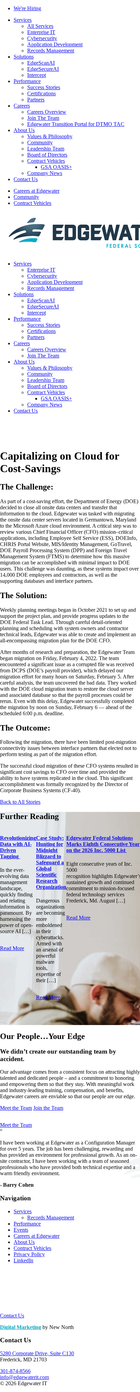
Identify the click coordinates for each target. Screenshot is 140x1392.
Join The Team (43, 118)
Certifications (41, 93)
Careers (22, 106)
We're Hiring (27, 8)
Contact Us (26, 179)
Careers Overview (46, 112)
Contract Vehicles (46, 161)
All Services (40, 26)
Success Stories (43, 87)
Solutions (24, 57)
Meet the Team (16, 1108)
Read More (12, 948)
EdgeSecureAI (43, 69)
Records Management (50, 50)
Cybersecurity (42, 38)
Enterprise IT (41, 32)
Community (40, 142)
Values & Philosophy (49, 136)
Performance (27, 81)
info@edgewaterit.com (24, 1377)
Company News (44, 173)
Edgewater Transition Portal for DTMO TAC (75, 124)
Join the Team (48, 1108)
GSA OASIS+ (56, 167)
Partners (36, 99)
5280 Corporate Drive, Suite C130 (37, 1353)
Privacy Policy (29, 1254)
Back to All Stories (20, 802)
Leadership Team (45, 148)
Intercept (36, 75)
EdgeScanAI (41, 63)
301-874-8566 (15, 1371)
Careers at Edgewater (36, 191)
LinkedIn (23, 1260)
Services (23, 20)
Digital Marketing (20, 1327)
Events (21, 1230)
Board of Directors (47, 155)
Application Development (55, 44)
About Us (24, 130)
